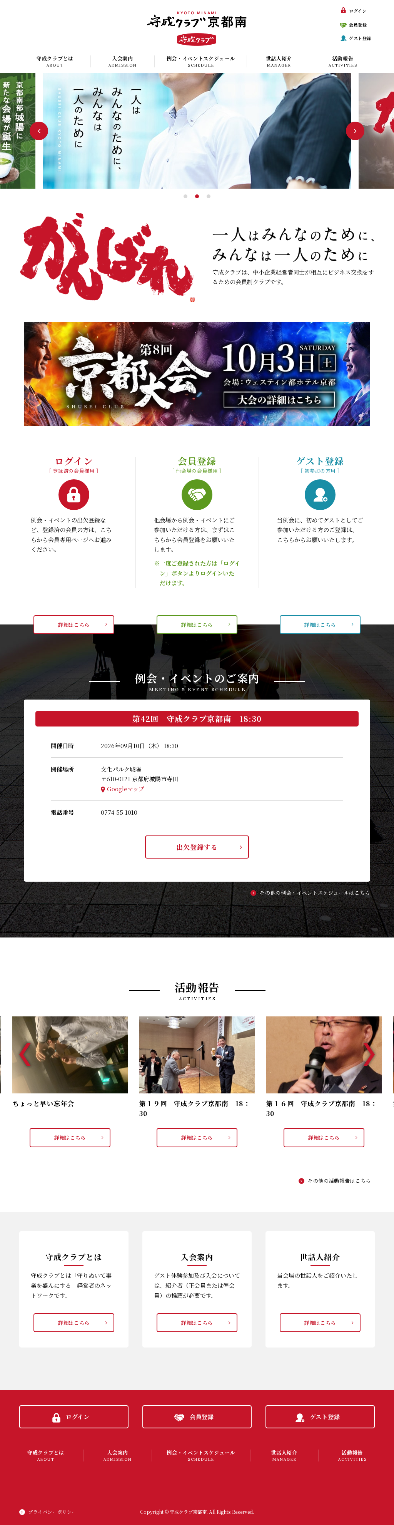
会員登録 (358, 25)
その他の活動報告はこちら (339, 1180)
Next (355, 131)
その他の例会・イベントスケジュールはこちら (315, 892)
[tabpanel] (197, 131)
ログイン (357, 11)
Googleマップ (125, 789)
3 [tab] (208, 196)
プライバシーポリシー (52, 1511)
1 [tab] (185, 196)
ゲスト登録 (360, 38)
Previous (39, 131)
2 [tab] (197, 196)
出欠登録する (196, 847)
